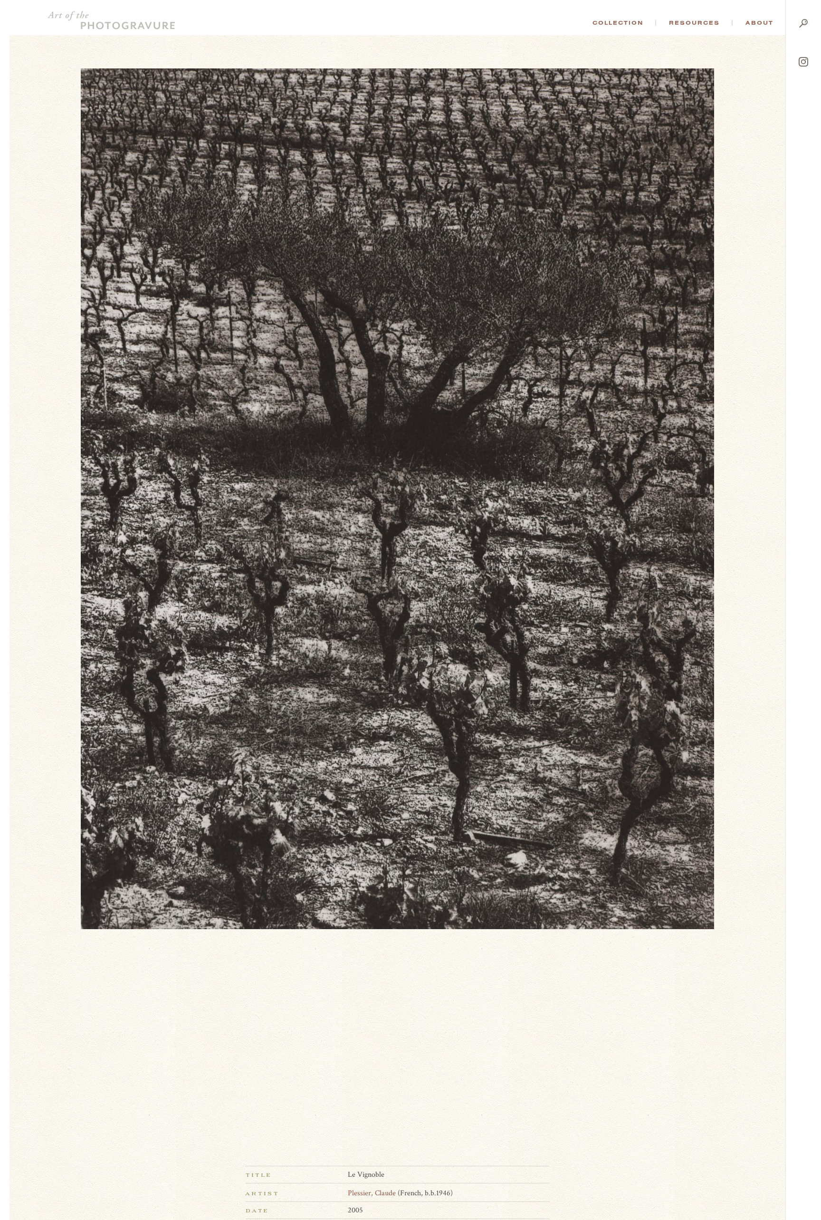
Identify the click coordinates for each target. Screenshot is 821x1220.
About (759, 23)
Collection (617, 23)
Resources (694, 23)
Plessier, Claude (372, 1193)
